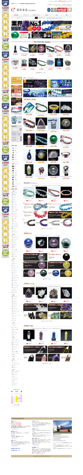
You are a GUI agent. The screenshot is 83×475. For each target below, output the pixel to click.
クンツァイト (15, 252)
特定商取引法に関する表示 (15, 448)
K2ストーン (15, 254)
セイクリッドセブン (16, 285)
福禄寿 (14, 337)
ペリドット (14, 349)
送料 (59, 4)
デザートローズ (15, 308)
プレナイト (14, 346)
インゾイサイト (15, 216)
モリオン (14, 365)
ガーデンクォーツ (16, 239)
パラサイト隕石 (15, 329)
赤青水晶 (14, 194)
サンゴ (14, 261)
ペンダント (16, 152)
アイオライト (15, 192)
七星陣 (16, 179)
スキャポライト (15, 280)
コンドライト (15, 256)
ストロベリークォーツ (16, 277)
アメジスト (14, 206)
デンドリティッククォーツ (17, 315)
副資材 (16, 186)
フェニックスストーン (16, 341)
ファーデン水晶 (15, 353)
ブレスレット (26, 14)
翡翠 (13, 336)
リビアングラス (15, 378)
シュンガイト (15, 272)
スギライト (14, 278)
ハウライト (14, 325)
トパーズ (14, 316)
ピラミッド (16, 170)
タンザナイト (15, 301)
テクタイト (14, 306)
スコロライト (15, 282)
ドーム (16, 181)
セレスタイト (15, 290)
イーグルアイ (15, 213)
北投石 (14, 354)
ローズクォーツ (15, 383)
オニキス (14, 228)
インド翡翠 (14, 218)
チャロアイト (15, 303)
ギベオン (14, 247)
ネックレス (16, 161)
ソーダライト (15, 292)
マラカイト (14, 360)
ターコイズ (14, 299)
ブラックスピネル (16, 344)
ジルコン (14, 273)
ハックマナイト (15, 327)
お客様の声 (69, 4)
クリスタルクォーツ (16, 251)
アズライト (14, 201)
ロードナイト (15, 384)
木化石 (14, 356)
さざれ (16, 159)
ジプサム (14, 268)
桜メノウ (14, 199)
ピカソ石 (14, 334)
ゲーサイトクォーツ (16, 237)
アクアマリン (15, 196)
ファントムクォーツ (16, 339)
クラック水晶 (15, 249)
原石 (67, 14)
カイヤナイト (15, 235)
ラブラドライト (15, 374)
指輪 (15, 150)
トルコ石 (14, 318)
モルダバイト (15, 367)
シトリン (14, 265)
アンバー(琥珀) (15, 209)
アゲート (14, 197)
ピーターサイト (15, 332)
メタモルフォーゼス (16, 363)
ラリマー (19, 133)
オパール (14, 230)
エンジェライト (15, 223)
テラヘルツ (14, 133)
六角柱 (46, 14)
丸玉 (57, 14)
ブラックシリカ (15, 342)
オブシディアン (15, 231)
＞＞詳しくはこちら (14, 445)
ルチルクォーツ (15, 379)
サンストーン (15, 263)
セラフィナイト (15, 287)
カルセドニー (15, 244)
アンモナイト (15, 211)
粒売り (16, 154)
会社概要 (50, 4)
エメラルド (14, 221)
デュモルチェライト (16, 311)
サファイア (14, 260)
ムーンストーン (15, 362)
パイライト (14, 324)
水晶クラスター (36, 14)
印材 (15, 177)
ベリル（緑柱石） (16, 351)
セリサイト (14, 289)
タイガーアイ (15, 298)
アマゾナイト (15, 204)
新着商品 (16, 14)
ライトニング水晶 (16, 371)
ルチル (19, 134)
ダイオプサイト (15, 296)
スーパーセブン (15, 275)
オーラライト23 (15, 226)
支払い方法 (55, 4)
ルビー (14, 381)
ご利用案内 (64, 4)
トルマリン (14, 320)
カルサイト (14, 242)
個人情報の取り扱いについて (16, 450)
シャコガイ (14, 270)
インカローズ (15, 214)
